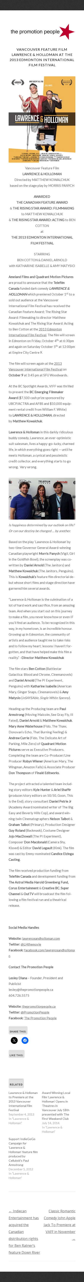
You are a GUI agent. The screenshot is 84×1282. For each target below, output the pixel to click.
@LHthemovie (31, 944)
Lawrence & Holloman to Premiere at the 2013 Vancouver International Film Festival (23, 1101)
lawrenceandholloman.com (41, 938)
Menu (42, 14)
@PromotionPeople (35, 1012)
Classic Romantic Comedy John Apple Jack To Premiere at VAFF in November (59, 1225)
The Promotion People (40, 1018)
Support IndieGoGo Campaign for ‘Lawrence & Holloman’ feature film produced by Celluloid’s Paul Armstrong (23, 1152)
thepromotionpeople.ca (39, 1006)
